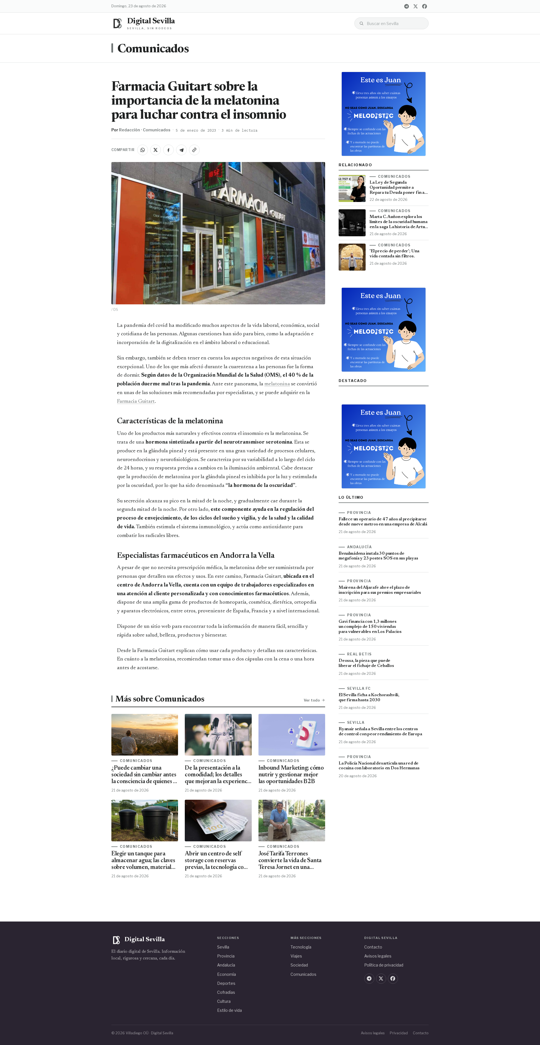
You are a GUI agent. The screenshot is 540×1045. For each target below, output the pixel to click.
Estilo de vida (229, 1010)
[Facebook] (424, 6)
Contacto (373, 947)
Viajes (296, 956)
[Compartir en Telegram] (181, 150)
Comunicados (153, 49)
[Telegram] (406, 6)
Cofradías (226, 992)
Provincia (226, 956)
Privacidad (399, 1033)
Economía (226, 974)
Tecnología (301, 947)
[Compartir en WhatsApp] (142, 150)
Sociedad (299, 965)
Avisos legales (378, 956)
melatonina (277, 384)
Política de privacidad (383, 965)
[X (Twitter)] (415, 6)
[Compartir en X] (155, 150)
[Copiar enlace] (194, 150)
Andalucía (226, 965)
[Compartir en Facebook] (168, 150)
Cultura (224, 1001)
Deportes (226, 983)
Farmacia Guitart (136, 401)
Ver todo (312, 700)
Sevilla (223, 947)
